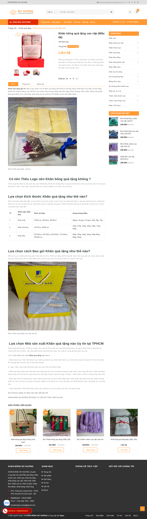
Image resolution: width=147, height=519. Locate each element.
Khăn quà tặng (35, 355)
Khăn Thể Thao (115, 105)
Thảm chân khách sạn (117, 96)
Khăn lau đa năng (115, 72)
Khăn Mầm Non (115, 67)
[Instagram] (138, 2)
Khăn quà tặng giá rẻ (16, 89)
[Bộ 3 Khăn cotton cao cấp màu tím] (90, 422)
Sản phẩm (56, 22)
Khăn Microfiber (115, 57)
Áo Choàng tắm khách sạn (119, 86)
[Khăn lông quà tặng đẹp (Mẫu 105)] (124, 422)
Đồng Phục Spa (115, 81)
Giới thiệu (68, 22)
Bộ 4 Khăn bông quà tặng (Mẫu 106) (57, 439)
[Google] (132, 2)
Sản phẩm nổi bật (120, 113)
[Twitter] (129, 2)
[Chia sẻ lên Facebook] (67, 79)
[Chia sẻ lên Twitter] (70, 79)
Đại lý (92, 22)
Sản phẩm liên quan (19, 405)
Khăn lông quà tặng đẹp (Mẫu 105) (124, 439)
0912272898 (133, 22)
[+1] (77, 79)
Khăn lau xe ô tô (115, 91)
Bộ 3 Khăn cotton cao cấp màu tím (90, 439)
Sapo (62, 515)
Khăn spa (112, 38)
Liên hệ (85, 22)
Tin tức (77, 22)
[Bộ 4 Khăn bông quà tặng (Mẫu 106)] (57, 422)
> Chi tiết (123, 450)
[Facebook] (126, 2)
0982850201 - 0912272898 (21, 498)
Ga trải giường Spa (116, 77)
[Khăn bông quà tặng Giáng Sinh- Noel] (23, 422)
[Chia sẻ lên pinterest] (74, 79)
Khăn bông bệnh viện (117, 62)
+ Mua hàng (23, 450)
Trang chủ (45, 22)
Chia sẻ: (61, 79)
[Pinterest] (135, 2)
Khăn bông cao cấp (116, 43)
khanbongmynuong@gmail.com (111, 2)
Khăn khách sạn (115, 48)
